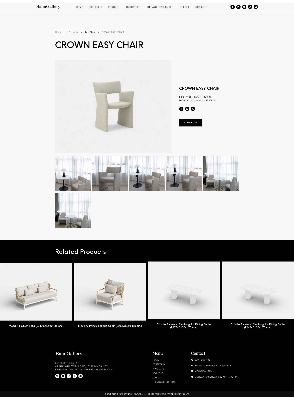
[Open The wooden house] (173, 7)
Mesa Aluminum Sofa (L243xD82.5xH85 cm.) (36, 326)
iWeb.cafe (184, 394)
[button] (2, 296)
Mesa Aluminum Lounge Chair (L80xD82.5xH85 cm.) (110, 326)
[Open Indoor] (119, 7)
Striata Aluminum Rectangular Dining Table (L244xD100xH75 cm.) (258, 326)
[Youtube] (244, 7)
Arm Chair (90, 32)
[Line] (256, 7)
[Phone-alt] (193, 109)
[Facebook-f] (232, 7)
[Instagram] (238, 7)
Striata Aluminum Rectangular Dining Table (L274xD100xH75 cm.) (184, 326)
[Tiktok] (250, 7)
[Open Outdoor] (140, 7)
